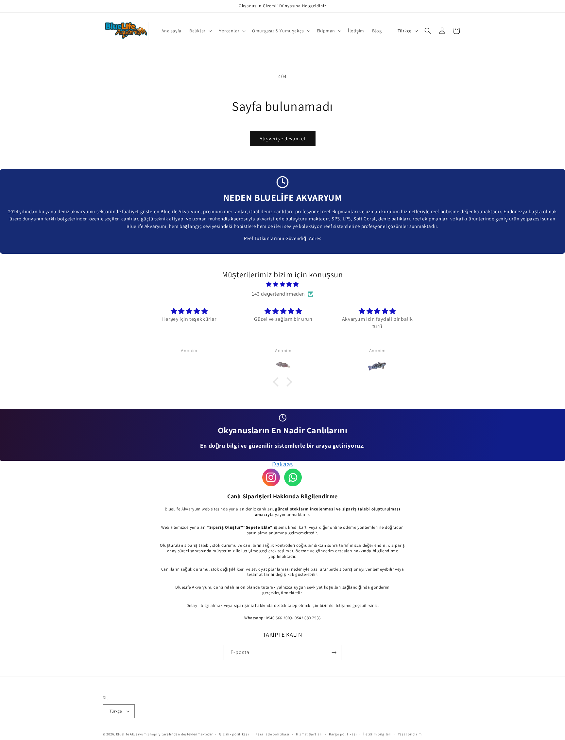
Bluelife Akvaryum (131, 734)
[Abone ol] (334, 652)
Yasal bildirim (410, 734)
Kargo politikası (343, 734)
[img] (282, 284)
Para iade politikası (272, 734)
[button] (199, 31)
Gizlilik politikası (234, 734)
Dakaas (282, 464)
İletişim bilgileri (377, 734)
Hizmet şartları (309, 734)
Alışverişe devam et (283, 138)
